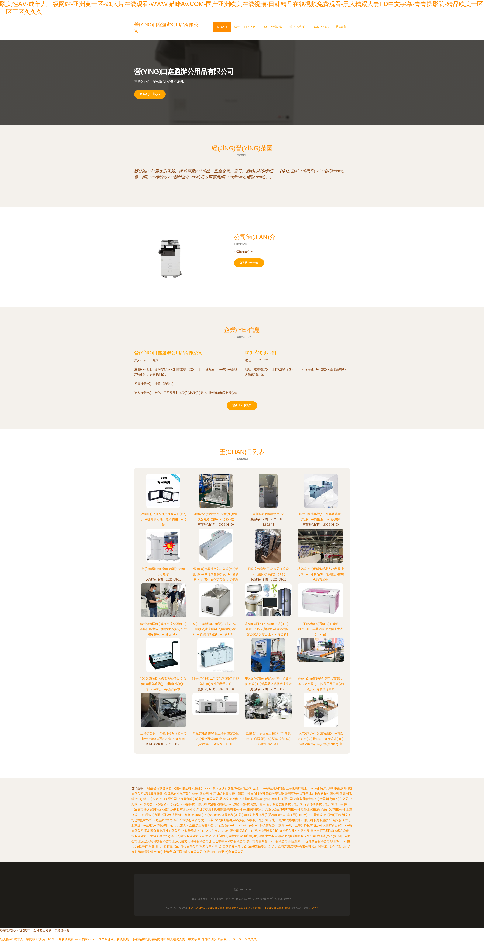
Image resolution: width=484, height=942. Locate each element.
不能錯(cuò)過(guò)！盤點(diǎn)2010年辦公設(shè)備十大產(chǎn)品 (320, 629)
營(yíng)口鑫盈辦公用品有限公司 (168, 352)
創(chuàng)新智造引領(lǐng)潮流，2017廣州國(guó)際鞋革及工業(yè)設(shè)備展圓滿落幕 (321, 684)
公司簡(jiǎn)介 (249, 262)
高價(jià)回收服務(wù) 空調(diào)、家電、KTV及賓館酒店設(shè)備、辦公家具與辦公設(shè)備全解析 (268, 629)
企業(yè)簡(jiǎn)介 (245, 26)
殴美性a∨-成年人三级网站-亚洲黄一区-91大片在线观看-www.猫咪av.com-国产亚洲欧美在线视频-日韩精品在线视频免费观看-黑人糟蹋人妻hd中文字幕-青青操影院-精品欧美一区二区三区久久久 (128, 939)
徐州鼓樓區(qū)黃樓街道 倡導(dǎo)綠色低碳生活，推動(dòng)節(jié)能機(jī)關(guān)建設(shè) (163, 629)
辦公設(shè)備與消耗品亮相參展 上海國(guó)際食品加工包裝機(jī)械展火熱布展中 (320, 574)
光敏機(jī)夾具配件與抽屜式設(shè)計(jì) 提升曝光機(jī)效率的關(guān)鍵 (163, 519)
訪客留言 (341, 26)
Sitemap (313, 907)
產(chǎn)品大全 (273, 26)
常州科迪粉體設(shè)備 (268, 514)
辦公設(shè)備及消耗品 (219, 907)
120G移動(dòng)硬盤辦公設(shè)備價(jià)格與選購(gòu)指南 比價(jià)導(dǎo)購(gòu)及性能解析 (163, 684)
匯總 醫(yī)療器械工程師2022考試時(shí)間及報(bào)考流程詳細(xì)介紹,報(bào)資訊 (268, 739)
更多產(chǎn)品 (150, 94)
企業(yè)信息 (321, 26)
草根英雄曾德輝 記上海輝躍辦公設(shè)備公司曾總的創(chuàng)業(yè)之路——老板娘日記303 (216, 739)
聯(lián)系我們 (297, 26)
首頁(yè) (222, 26)
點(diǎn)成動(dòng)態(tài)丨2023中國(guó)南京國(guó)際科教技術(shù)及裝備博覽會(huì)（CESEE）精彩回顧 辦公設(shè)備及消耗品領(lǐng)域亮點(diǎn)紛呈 (215, 634)
